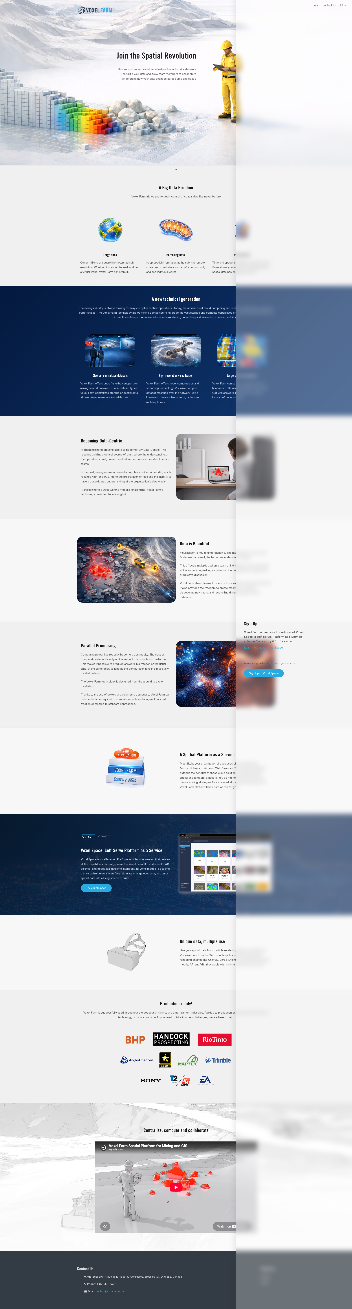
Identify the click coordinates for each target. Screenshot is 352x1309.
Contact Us (329, 5)
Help (315, 5)
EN (342, 5)
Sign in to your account (283, 663)
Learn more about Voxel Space (263, 647)
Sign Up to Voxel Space (264, 673)
